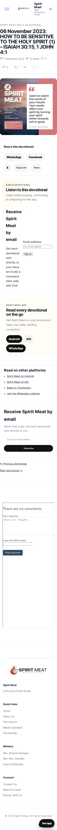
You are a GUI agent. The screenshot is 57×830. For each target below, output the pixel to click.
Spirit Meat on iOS (18, 381)
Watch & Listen (12, 789)
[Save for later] (15, 67)
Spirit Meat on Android (20, 376)
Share (36, 167)
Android (14, 339)
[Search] (50, 9)
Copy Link (21, 167)
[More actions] (34, 67)
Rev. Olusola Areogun (16, 753)
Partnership (10, 733)
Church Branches (13, 764)
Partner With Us (12, 795)
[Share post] (25, 67)
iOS (28, 339)
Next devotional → (11, 470)
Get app (47, 823)
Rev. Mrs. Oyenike (13, 758)
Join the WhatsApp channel (23, 393)
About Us (8, 716)
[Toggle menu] (7, 9)
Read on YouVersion (19, 387)
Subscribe (29, 448)
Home (6, 710)
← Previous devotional (13, 463)
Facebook (35, 157)
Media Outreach (12, 727)
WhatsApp (13, 157)
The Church (10, 721)
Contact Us (10, 784)
